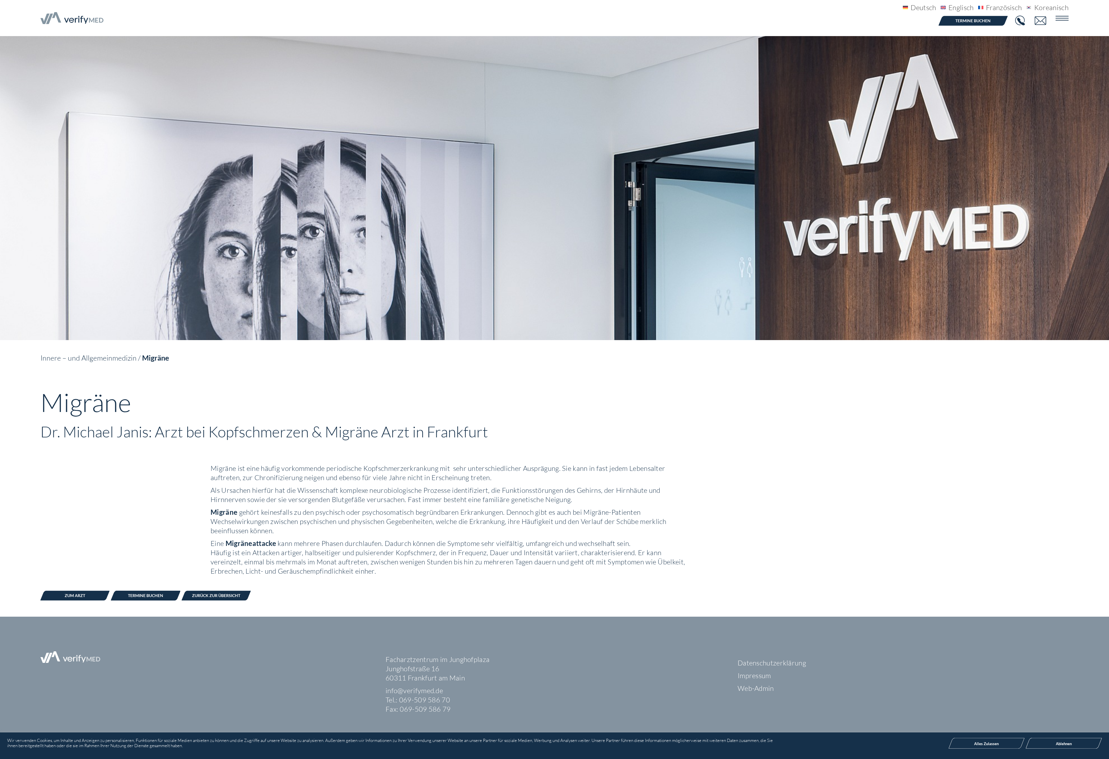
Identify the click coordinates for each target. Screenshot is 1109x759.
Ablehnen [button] (1064, 743)
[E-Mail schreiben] (1044, 20)
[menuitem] (917, 7)
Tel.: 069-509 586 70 (418, 699)
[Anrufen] (1020, 21)
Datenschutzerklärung (772, 663)
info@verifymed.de (414, 690)
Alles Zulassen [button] (986, 743)
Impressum (754, 675)
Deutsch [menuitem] (923, 7)
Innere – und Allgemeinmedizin (88, 357)
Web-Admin (756, 688)
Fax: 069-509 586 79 (418, 709)
